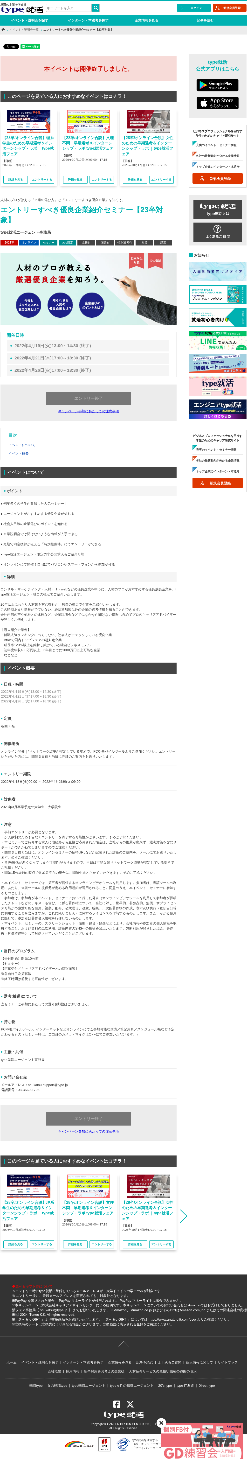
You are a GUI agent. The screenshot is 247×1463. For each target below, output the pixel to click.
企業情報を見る (146, 20)
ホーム (12, 1362)
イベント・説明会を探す (29, 20)
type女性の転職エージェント (132, 1385)
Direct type (207, 1385)
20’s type (165, 1385)
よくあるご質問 (169, 1362)
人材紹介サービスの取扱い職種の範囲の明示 (163, 1371)
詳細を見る (15, 179)
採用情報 (72, 1371)
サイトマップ (228, 1362)
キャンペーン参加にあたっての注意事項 (88, 411)
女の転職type (57, 1385)
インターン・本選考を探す (88, 20)
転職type (36, 1385)
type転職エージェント (88, 1385)
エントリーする (42, 179)
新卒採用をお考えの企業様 (104, 1371)
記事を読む (205, 20)
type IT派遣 (185, 1385)
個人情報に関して (199, 1362)
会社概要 (54, 1371)
